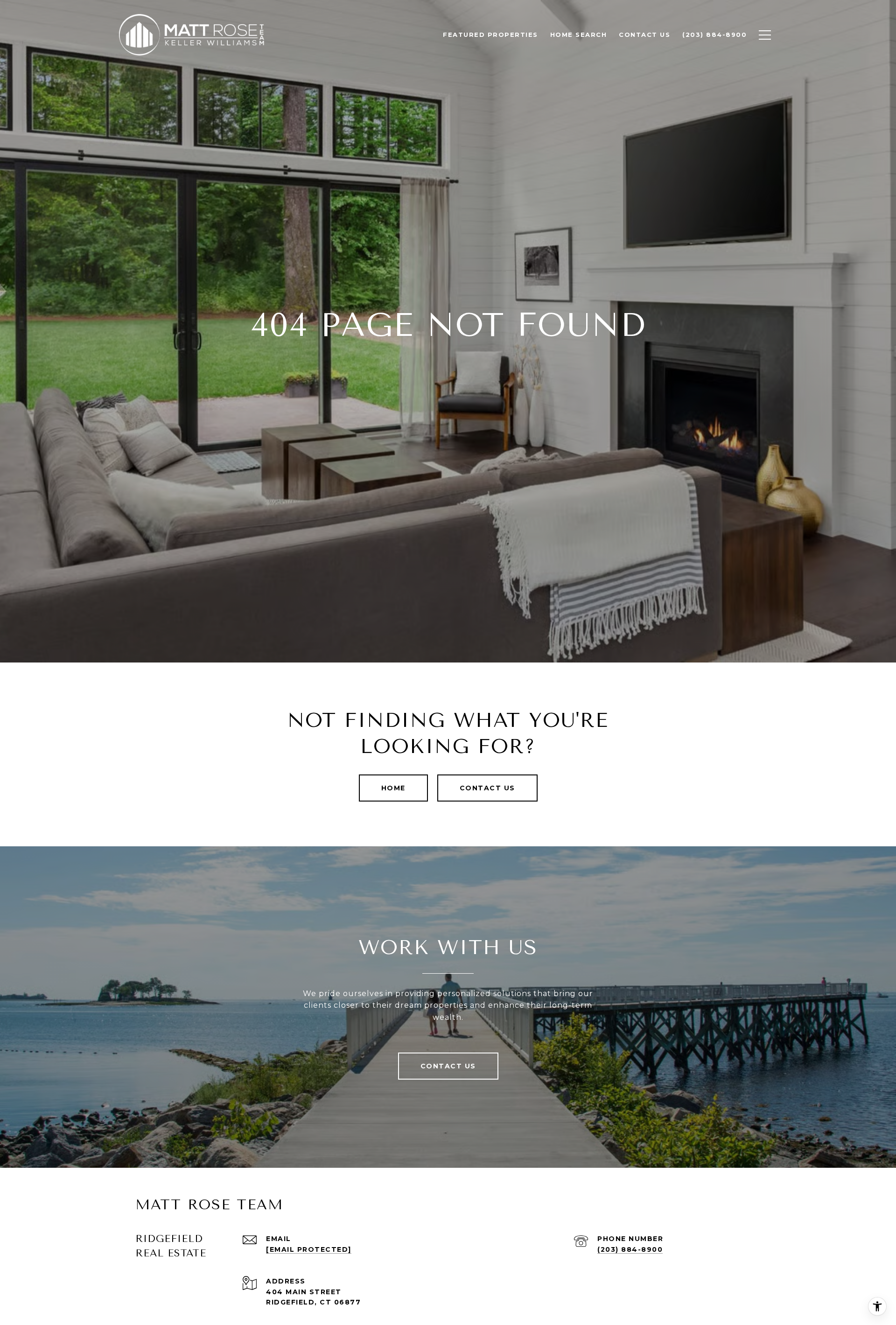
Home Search (578, 34)
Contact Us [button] (487, 788)
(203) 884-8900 (630, 1249)
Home (393, 788)
